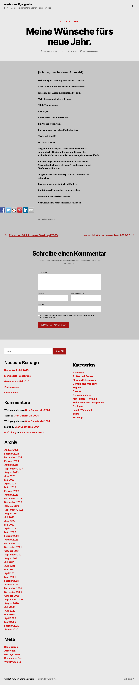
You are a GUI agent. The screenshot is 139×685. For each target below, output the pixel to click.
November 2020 (13, 592)
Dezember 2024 (13, 457)
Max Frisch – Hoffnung (85, 398)
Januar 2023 (11, 494)
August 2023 (11, 472)
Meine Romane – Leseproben (88, 402)
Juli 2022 (9, 517)
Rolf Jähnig (10, 432)
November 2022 (13, 502)
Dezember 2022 (13, 498)
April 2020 (10, 618)
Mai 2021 (9, 569)
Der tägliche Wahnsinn (85, 383)
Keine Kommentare (90, 51)
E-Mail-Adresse (77, 294)
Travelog (78, 417)
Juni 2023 (9, 476)
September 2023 (13, 468)
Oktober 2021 (11, 551)
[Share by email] (31, 210)
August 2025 (11, 450)
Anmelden (10, 650)
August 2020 (11, 603)
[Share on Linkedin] (25, 210)
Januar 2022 (11, 539)
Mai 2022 (9, 524)
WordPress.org (12, 662)
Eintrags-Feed (12, 654)
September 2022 (13, 509)
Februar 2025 (11, 453)
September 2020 (13, 599)
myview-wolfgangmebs (18, 4)
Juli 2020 (9, 607)
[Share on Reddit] (14, 210)
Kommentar (43, 272)
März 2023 (10, 487)
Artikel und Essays (83, 376)
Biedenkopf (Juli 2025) (16, 370)
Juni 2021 (9, 566)
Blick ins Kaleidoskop (84, 380)
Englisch (77, 387)
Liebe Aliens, (11, 392)
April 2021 (10, 573)
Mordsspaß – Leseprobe (17, 376)
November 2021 (13, 547)
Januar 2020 (11, 629)
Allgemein (65, 22)
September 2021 (13, 554)
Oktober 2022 (11, 506)
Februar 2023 (11, 491)
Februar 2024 (11, 461)
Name (41, 294)
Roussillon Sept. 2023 (32, 432)
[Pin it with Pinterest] (19, 210)
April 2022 (10, 528)
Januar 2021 (11, 584)
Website (41, 304)
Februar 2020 (11, 625)
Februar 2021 (11, 581)
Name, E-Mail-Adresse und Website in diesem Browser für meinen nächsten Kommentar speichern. (67, 316)
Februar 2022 (11, 536)
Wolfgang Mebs (53, 51)
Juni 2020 (9, 610)
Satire (76, 22)
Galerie (77, 391)
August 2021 (11, 558)
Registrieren (11, 647)
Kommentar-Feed (13, 658)
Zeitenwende (11, 387)
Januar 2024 (11, 465)
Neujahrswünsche (48, 219)
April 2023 (10, 483)
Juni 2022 (9, 521)
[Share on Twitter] (8, 210)
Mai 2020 (9, 614)
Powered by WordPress (47, 679)
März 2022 (10, 532)
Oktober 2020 (12, 595)
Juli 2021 (9, 562)
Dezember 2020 (13, 588)
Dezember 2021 (13, 543)
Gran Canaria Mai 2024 (16, 381)
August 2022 (11, 513)
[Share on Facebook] (2, 210)
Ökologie (78, 406)
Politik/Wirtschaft (82, 410)
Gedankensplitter (82, 395)
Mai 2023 (9, 479)
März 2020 (10, 622)
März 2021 (10, 577)
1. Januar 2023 (71, 51)
